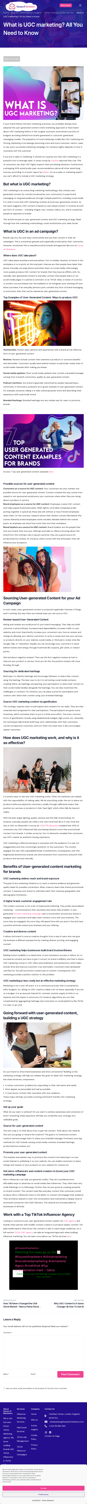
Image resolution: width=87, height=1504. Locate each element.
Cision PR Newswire (49, 825)
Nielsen (45, 172)
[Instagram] (46, 1432)
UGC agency (70, 1221)
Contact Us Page (52, 1436)
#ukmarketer (57, 1261)
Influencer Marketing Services (21, 1418)
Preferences (43, 1494)
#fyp (44, 1266)
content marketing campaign (27, 913)
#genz (19, 1266)
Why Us (34, 1420)
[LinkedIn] (50, 1432)
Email (33, 1374)
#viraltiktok (32, 1266)
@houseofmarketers (27, 1248)
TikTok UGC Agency (23, 1232)
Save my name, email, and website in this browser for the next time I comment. (36, 1388)
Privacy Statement (48, 1500)
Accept (44, 1488)
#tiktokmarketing (55, 1257)
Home (33, 1414)
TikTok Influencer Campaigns (22, 1451)
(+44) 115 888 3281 (57, 1426)
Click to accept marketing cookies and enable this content (43, 1275)
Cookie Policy (36, 1500)
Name (6, 1374)
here (51, 471)
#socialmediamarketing (31, 1261)
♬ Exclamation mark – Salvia (35, 1270)
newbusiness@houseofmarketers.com (67, 1422)
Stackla (54, 160)
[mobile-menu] (78, 5)
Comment (7, 1333)
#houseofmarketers (28, 1257)
